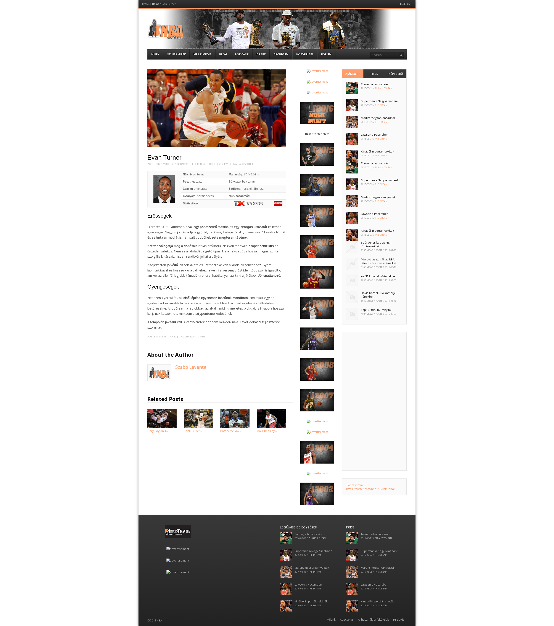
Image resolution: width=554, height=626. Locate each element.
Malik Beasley (267, 431)
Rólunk (331, 619)
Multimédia (202, 54)
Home (155, 3)
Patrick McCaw (231, 431)
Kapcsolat (346, 619)
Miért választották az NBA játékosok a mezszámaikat (378, 261)
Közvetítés (305, 54)
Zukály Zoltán (383, 88)
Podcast (242, 54)
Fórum (326, 54)
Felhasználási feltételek (373, 619)
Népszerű (395, 74)
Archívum (281, 54)
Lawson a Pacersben (374, 134)
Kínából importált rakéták (377, 151)
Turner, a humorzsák (374, 84)
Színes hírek (176, 54)
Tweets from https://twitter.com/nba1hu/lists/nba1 (370, 487)
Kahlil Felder (193, 431)
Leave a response (242, 163)
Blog (223, 54)
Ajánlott (352, 74)
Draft (261, 54)
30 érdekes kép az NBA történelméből (376, 244)
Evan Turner (198, 336)
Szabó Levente (170, 163)
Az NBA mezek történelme (378, 276)
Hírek (155, 54)
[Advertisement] (374, 401)
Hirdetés (398, 619)
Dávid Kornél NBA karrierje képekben (378, 295)
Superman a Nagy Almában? (379, 101)
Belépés (405, 4)
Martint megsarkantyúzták (378, 118)
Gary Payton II (158, 431)
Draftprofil (208, 163)
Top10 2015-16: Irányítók (376, 310)
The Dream (381, 105)
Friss (374, 74)
